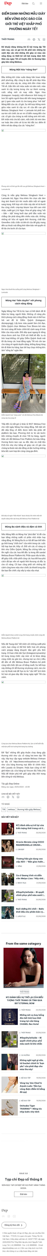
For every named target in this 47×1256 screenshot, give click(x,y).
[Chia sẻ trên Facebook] (28, 39)
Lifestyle (21, 916)
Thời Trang (8, 39)
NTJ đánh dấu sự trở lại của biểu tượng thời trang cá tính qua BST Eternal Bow (30, 828)
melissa (11, 809)
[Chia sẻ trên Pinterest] (33, 39)
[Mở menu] (41, 3)
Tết (3, 809)
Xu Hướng (25, 1055)
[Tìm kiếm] (33, 3)
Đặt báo (25, 3)
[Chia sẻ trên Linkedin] (43, 39)
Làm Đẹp (21, 849)
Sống (20, 866)
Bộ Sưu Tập (25, 1078)
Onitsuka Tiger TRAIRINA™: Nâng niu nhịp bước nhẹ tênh (31, 1108)
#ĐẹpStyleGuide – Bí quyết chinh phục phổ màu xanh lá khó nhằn (30, 895)
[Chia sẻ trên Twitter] (38, 39)
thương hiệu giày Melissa (29, 809)
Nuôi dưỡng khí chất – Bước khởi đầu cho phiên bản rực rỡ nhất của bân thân (30, 912)
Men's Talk (22, 883)
